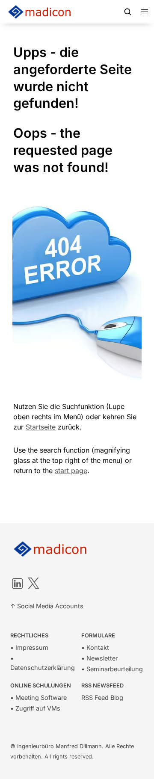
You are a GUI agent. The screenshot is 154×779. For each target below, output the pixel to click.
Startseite (41, 427)
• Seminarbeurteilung (112, 668)
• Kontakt (95, 647)
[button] (144, 12)
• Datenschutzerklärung (42, 663)
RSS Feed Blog (102, 697)
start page (71, 470)
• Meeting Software (38, 697)
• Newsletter (99, 658)
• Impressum (29, 647)
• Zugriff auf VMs (35, 708)
